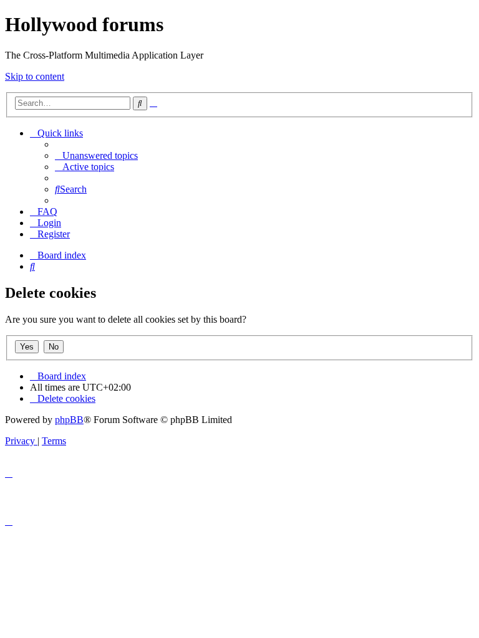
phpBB (69, 419)
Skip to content (34, 76)
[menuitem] (96, 155)
